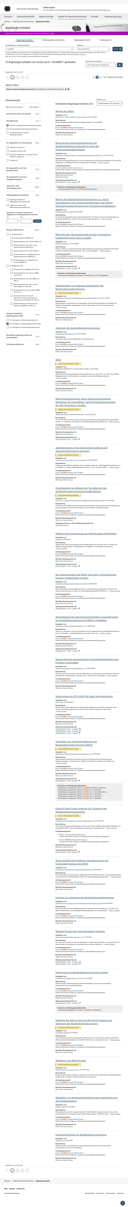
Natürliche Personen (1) (17, 147)
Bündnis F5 (59, 1140)
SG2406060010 (61, 781)
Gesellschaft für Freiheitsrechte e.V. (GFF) (69, 978)
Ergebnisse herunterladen (94, 61)
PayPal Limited (60, 1107)
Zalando (58, 539)
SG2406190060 (61, 962)
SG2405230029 (61, 608)
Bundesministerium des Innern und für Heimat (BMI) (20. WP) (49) (26, 285)
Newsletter (21, 1189)
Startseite (8, 16)
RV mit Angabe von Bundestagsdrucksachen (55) (25, 324)
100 (105, 77)
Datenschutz (100, 1193)
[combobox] (93, 49)
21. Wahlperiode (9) (16, 234)
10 (94, 77)
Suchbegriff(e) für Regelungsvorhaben (18, 45)
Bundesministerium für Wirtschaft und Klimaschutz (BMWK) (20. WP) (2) (25, 304)
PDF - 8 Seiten (72, 852)
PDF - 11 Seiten (73, 729)
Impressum (120, 1193)
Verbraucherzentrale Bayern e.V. (66, 334)
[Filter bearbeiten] (65, 89)
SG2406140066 (61, 852)
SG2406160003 (61, 733)
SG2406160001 (61, 729)
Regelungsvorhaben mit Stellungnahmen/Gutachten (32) (20, 200)
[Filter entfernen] (68, 89)
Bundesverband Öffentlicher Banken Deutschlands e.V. (73, 754)
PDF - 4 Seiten (72, 268)
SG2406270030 (61, 566)
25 (97, 77)
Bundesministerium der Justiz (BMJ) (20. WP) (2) (26, 280)
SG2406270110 (60, 651)
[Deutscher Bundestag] (22, 8)
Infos (52, 33)
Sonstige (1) (13, 160)
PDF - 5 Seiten (72, 566)
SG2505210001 (61, 268)
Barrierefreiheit (90, 1193)
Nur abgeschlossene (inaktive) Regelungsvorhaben (19, 133)
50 (101, 77)
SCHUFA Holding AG (62, 243)
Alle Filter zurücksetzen (15, 107)
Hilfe (6, 1189)
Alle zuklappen (34, 107)
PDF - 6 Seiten (72, 781)
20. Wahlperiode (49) (16, 266)
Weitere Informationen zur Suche (77, 54)
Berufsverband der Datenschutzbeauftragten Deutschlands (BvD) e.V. (78, 298)
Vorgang (70, 127)
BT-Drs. (61, 127)
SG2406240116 (60, 1003)
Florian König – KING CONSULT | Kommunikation (71, 117)
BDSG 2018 (59, 134)
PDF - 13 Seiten (73, 962)
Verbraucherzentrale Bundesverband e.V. (69, 937)
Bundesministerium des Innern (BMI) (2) (26, 251)
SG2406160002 (61, 731)
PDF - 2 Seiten (72, 182)
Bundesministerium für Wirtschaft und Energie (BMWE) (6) (25, 261)
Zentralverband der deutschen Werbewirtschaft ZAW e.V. (74, 869)
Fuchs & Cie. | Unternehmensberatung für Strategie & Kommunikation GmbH (80, 500)
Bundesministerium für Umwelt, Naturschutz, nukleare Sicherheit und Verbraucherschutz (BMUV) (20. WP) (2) (26, 298)
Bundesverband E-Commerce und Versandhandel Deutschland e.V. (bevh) (79, 903)
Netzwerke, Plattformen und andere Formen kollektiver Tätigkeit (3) (24, 155)
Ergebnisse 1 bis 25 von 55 (14, 72)
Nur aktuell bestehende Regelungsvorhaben (24, 129)
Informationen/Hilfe (25, 16)
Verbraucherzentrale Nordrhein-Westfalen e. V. (70, 626)
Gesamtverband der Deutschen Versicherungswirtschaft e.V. (75, 821)
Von (7, 217)
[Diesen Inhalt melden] (79, 182)
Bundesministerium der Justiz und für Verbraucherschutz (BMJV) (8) (25, 246)
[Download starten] (119, 65)
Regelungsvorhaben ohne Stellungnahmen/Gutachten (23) (20, 206)
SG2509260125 (61, 182)
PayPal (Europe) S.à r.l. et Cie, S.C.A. (67, 1070)
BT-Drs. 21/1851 (61, 168)
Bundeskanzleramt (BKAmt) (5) (23, 238)
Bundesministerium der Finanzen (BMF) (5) (27, 241)
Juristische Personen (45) (18, 151)
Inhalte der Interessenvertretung (72, 16)
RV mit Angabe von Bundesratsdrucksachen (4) (25, 327)
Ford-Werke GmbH (62, 1032)
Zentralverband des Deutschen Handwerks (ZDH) (71, 584)
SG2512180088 (61, 964)
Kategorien (80, 45)
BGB (57, 177)
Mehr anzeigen (104, 162)
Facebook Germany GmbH (64, 212)
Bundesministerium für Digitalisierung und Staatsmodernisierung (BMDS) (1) (27, 255)
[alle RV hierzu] (78, 127)
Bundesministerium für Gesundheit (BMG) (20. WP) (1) (27, 291)
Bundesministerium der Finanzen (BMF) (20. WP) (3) (26, 274)
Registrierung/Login (113, 16)
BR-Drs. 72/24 (64, 834)
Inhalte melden (110, 1193)
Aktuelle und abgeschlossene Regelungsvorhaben (25, 125)
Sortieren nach (101, 99)
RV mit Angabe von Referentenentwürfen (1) (24, 320)
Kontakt (94, 16)
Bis (21, 217)
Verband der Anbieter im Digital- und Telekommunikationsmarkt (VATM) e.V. (79, 155)
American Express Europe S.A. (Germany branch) (71, 460)
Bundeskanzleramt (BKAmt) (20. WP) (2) (26, 269)
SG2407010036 (61, 439)
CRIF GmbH (59, 702)
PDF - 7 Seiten (72, 439)
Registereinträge (46, 16)
